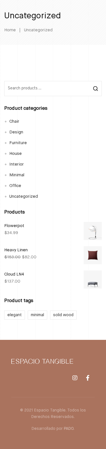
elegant (14, 315)
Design (16, 132)
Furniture (18, 143)
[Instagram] (75, 378)
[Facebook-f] (87, 378)
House (15, 153)
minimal (37, 315)
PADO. (69, 429)
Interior (16, 164)
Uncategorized (23, 196)
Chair (14, 121)
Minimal (16, 175)
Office (15, 186)
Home (10, 30)
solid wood (63, 315)
